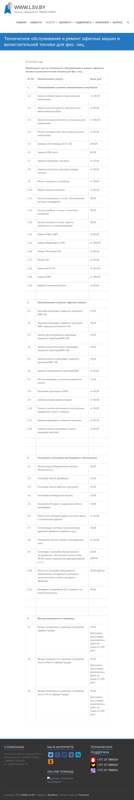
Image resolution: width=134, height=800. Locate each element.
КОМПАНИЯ (102, 22)
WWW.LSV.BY (30, 7)
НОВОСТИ (36, 22)
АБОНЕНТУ (65, 22)
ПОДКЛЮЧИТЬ (83, 22)
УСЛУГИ (50, 22)
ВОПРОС (118, 22)
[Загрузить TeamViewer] (66, 778)
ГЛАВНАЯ (21, 22)
